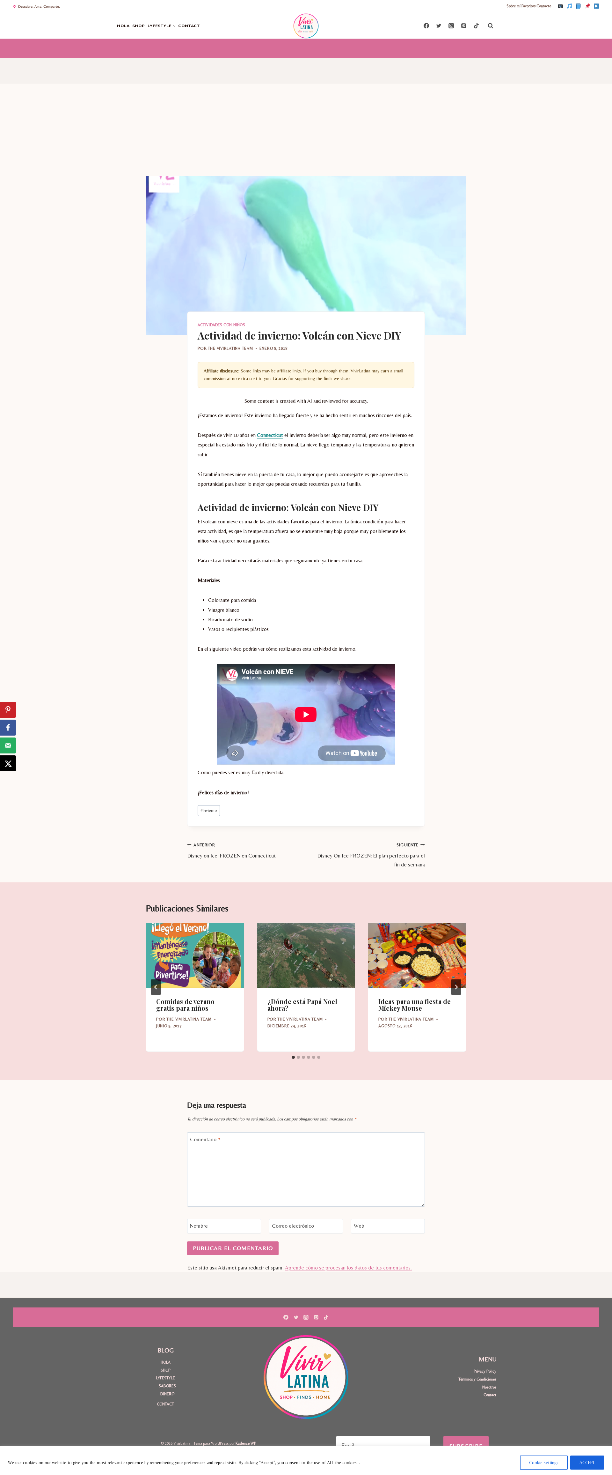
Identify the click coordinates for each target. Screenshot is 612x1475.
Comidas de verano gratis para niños (185, 1004)
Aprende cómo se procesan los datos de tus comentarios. (348, 1267)
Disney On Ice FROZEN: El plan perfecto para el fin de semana (371, 855)
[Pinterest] (587, 6)
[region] (306, 1460)
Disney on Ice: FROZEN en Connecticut (231, 850)
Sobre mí (513, 6)
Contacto (543, 6)
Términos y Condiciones (477, 1379)
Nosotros (489, 1387)
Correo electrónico (293, 1226)
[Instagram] (560, 6)
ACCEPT (587, 1462)
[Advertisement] (306, 128)
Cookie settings (543, 1462)
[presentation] (195, 955)
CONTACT (189, 25)
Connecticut (270, 435)
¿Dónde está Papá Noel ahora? (302, 1004)
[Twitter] (438, 25)
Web (359, 1226)
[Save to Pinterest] (8, 710)
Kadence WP (246, 1443)
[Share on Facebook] (8, 728)
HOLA (123, 25)
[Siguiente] (456, 987)
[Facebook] (578, 6)
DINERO (167, 1393)
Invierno (208, 810)
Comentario (205, 1139)
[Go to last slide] (156, 987)
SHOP (138, 25)
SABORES (167, 1385)
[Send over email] (8, 745)
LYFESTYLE (165, 1377)
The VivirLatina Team (230, 348)
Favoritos (528, 6)
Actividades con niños (221, 325)
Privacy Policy (485, 1371)
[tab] (293, 1057)
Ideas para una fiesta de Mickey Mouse (414, 1004)
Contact (490, 1394)
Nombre (199, 1226)
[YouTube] (596, 6)
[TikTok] (569, 6)
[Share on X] (8, 763)
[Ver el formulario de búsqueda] (490, 26)
